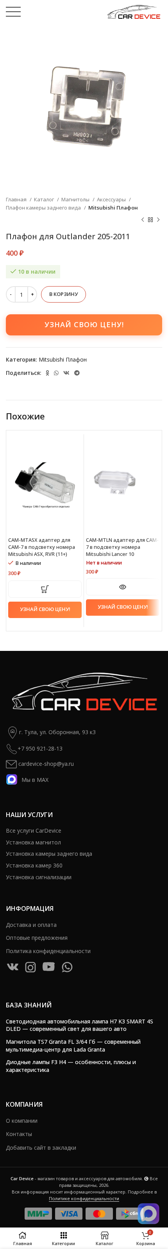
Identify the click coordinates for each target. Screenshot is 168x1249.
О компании (22, 1120)
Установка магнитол (33, 842)
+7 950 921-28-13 (40, 748)
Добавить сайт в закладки (41, 1147)
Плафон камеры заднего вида (44, 207)
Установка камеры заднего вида (49, 853)
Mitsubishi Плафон (113, 207)
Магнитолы (76, 199)
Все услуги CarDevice (33, 830)
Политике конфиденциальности (84, 1198)
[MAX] (148, 1214)
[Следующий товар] (158, 220)
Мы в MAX (34, 779)
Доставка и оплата (31, 924)
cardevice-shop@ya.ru (45, 763)
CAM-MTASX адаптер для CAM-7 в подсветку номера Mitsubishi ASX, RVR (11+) (41, 547)
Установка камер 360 (34, 865)
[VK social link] (66, 373)
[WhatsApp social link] (56, 373)
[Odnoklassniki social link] (47, 373)
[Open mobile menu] (13, 12)
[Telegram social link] (77, 373)
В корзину (63, 293)
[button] (45, 589)
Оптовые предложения (37, 937)
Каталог (44, 199)
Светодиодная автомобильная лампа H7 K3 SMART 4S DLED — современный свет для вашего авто (79, 1025)
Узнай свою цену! (84, 324)
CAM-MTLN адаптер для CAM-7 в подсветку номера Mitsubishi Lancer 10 (122, 547)
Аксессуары (112, 199)
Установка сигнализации (38, 877)
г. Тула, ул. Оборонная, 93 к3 (57, 732)
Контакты (19, 1134)
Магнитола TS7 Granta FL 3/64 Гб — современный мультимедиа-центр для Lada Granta (73, 1045)
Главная (17, 199)
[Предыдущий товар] (143, 220)
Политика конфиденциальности (48, 951)
